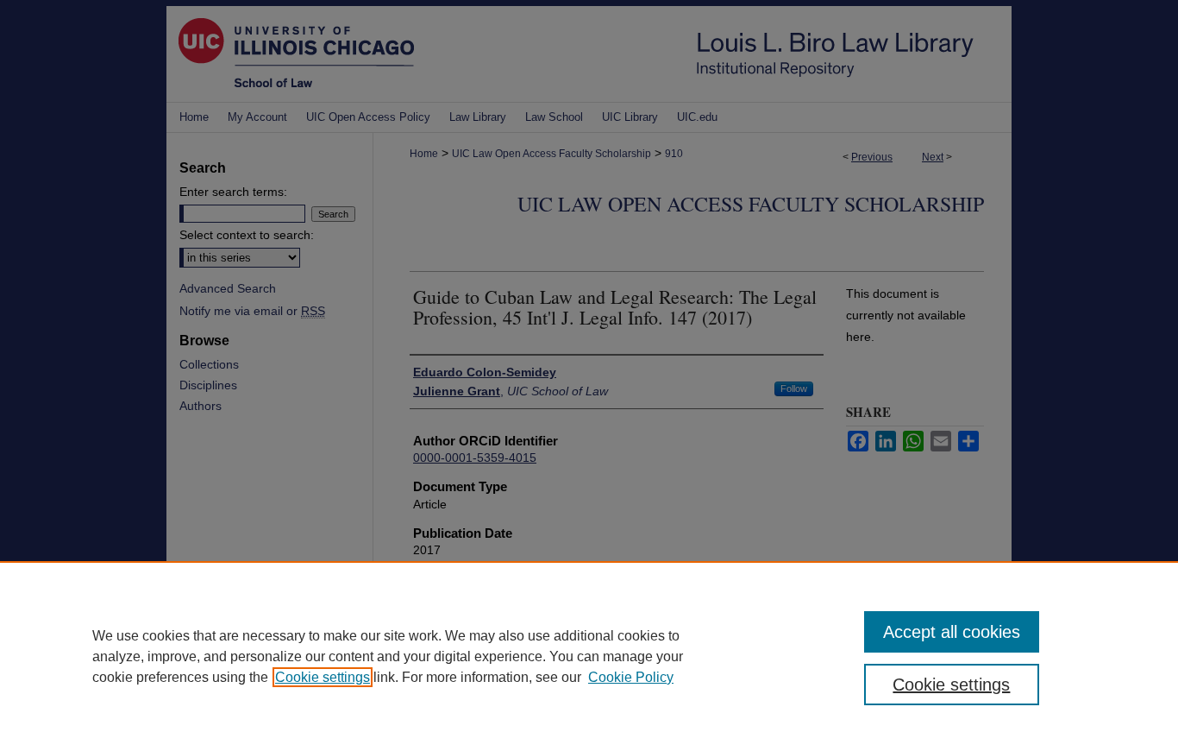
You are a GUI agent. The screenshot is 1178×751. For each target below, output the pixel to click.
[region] (589, 656)
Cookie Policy (631, 677)
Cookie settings (322, 677)
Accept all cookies (951, 631)
